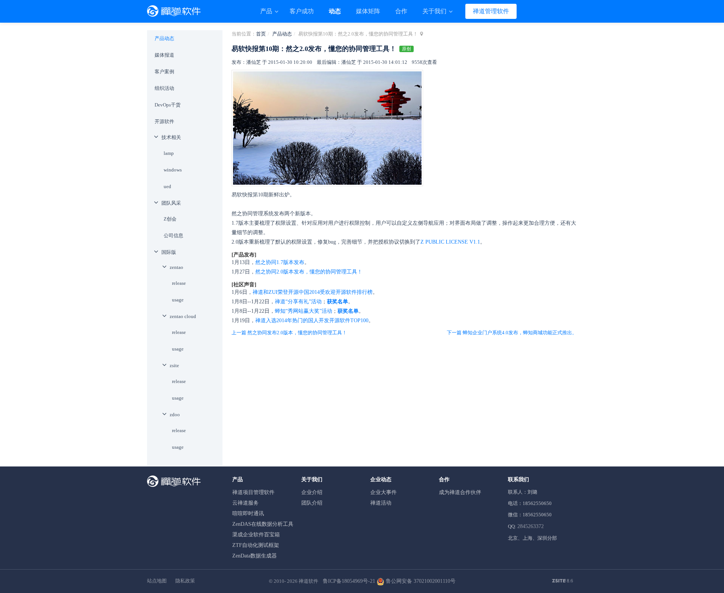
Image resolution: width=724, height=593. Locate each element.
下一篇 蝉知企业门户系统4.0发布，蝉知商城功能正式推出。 (512, 332)
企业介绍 (311, 492)
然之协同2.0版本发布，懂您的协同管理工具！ (308, 272)
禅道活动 (380, 503)
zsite (174, 365)
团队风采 (171, 203)
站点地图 (157, 581)
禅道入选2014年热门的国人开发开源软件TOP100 (311, 320)
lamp (169, 153)
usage (178, 300)
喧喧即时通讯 (248, 513)
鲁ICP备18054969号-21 (349, 581)
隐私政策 (185, 581)
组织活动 (164, 88)
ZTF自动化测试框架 (255, 545)
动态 (335, 11)
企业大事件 (383, 492)
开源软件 (164, 121)
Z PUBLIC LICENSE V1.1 (450, 242)
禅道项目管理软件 (253, 492)
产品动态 (282, 34)
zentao (176, 267)
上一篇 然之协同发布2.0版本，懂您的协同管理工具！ (289, 332)
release (179, 283)
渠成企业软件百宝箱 (256, 534)
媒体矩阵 (368, 11)
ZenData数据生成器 (254, 556)
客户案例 (164, 71)
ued (167, 186)
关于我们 (435, 11)
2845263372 (530, 526)
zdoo (175, 414)
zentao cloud (183, 316)
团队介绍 (311, 503)
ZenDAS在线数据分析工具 (262, 524)
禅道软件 (308, 581)
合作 (401, 11)
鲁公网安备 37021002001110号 (420, 581)
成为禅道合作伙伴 (460, 492)
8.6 (562, 581)
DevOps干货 (168, 105)
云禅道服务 (245, 503)
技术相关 (171, 137)
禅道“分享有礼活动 (298, 301)
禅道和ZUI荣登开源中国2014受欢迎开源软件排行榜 (313, 292)
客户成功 (302, 11)
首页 (261, 34)
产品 (267, 11)
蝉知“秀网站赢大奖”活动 (303, 311)
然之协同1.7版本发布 (279, 262)
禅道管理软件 (491, 11)
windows (173, 170)
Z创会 (170, 219)
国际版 (168, 252)
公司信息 (173, 235)
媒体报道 (164, 55)
